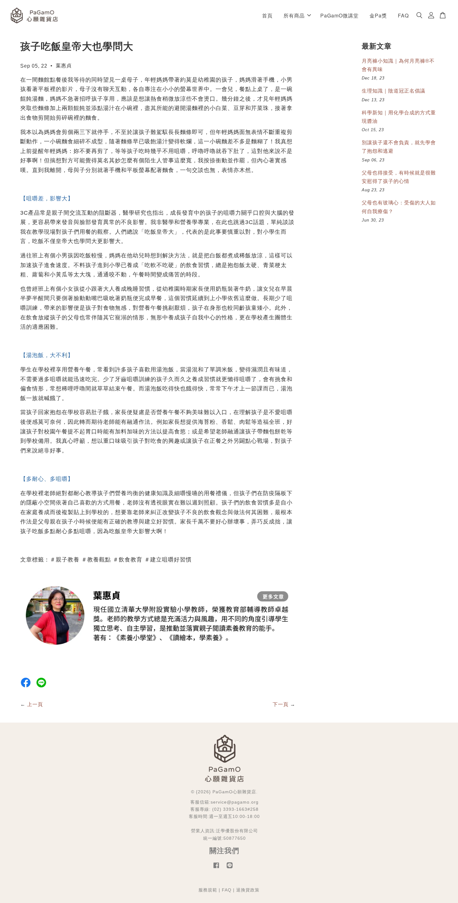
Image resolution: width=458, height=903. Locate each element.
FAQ (403, 15)
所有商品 (294, 15)
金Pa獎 (378, 15)
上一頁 (35, 704)
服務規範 (207, 890)
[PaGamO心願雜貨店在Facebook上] (216, 868)
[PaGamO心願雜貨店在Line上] (229, 868)
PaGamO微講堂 (339, 15)
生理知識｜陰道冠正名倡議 (393, 90)
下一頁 (281, 704)
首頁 (267, 15)
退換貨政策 (248, 890)
